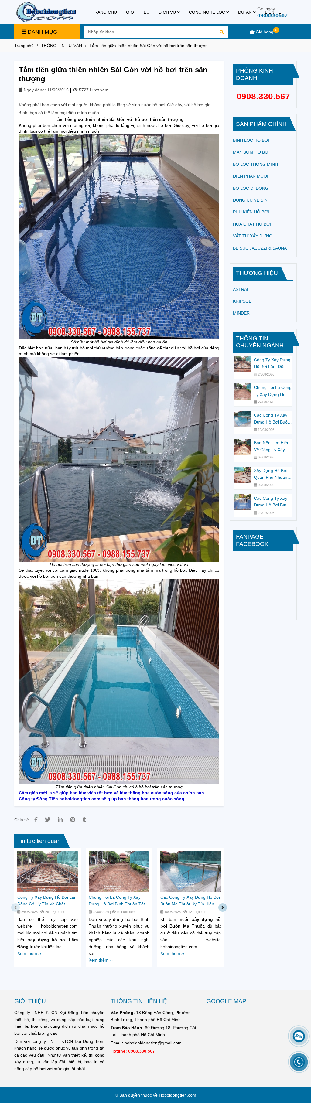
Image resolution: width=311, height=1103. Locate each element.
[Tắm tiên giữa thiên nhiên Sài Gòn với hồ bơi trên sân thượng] (46, 12)
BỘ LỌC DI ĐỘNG (250, 188)
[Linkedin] (60, 820)
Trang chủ (24, 45)
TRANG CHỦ (104, 12)
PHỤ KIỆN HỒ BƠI (251, 211)
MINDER (241, 313)
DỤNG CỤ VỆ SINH (252, 200)
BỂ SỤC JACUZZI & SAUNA (260, 248)
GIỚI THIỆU (137, 12)
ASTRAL (241, 289)
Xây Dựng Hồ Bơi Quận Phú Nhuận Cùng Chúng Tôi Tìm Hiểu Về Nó (270, 474)
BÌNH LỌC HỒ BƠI (251, 140)
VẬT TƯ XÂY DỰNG (252, 235)
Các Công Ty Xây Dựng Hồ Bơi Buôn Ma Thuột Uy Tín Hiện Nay (190, 901)
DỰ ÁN (245, 12)
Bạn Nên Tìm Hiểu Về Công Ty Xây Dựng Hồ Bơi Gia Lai (271, 446)
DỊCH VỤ (168, 12)
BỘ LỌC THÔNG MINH (255, 164)
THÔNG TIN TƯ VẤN (61, 45)
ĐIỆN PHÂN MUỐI (250, 176)
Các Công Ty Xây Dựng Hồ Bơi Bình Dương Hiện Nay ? (272, 502)
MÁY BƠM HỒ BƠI (251, 152)
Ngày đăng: (34, 89)
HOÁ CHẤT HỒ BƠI (252, 224)
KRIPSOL (242, 301)
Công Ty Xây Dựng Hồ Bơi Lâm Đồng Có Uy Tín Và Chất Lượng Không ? (47, 901)
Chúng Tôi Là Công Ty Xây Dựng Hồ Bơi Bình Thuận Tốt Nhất (117, 901)
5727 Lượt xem (93, 89)
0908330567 (272, 15)
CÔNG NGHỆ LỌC (207, 12)
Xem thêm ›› (29, 953)
